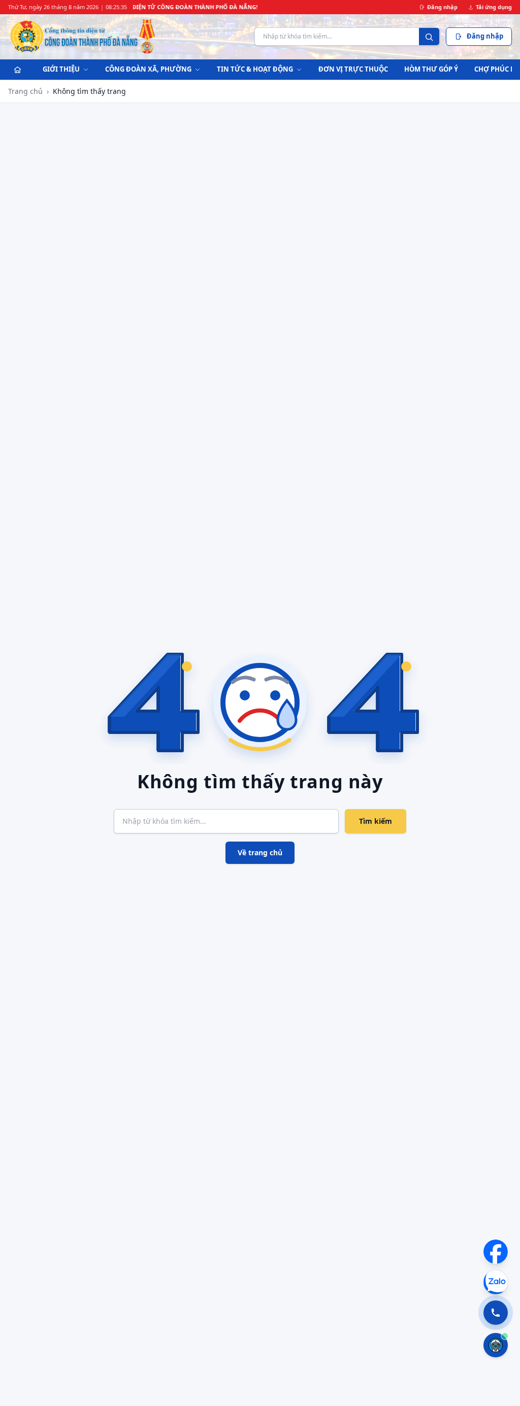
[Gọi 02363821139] (495, 1312)
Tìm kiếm (375, 821)
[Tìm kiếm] (429, 37)
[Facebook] (495, 1252)
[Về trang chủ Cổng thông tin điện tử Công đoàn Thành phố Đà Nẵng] (83, 36)
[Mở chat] (495, 1345)
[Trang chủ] (17, 69)
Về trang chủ (260, 852)
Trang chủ (25, 91)
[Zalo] (495, 1282)
